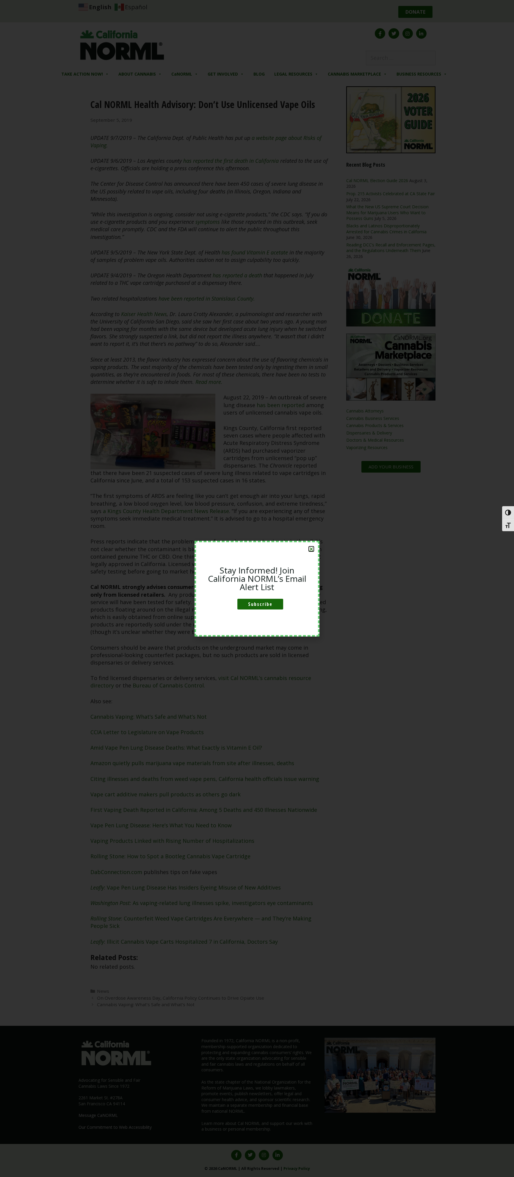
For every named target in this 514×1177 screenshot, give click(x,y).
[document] (257, 588)
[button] (311, 549)
